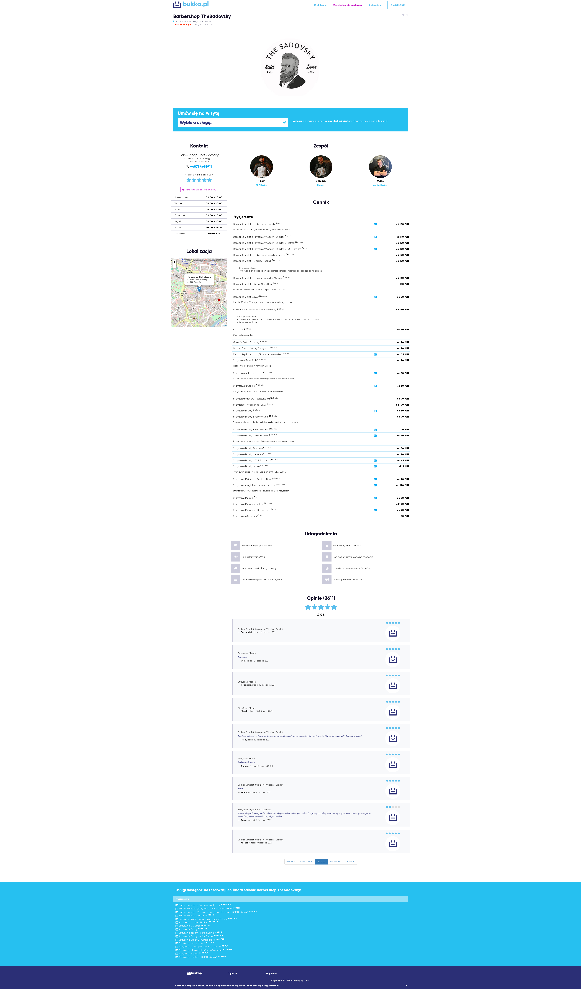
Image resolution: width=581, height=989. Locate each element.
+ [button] (174, 262)
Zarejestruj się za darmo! (347, 5)
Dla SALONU (398, 5)
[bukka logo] (195, 973)
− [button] (174, 265)
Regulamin (271, 973)
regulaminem (271, 985)
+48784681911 (201, 166)
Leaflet (224, 325)
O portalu (233, 973)
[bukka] (212, 5)
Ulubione (321, 5)
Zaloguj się (375, 5)
